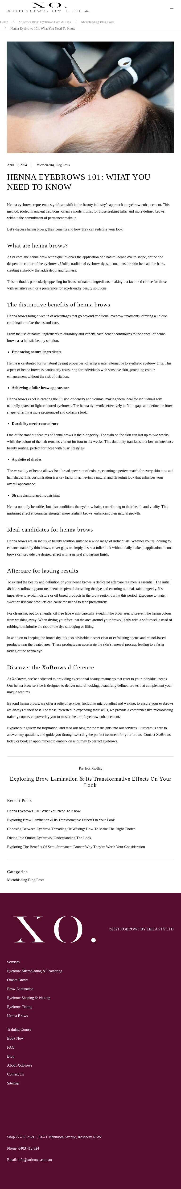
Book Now (15, 1038)
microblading (107, 703)
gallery (31, 728)
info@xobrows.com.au (35, 1160)
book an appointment (36, 741)
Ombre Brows (17, 980)
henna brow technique (46, 257)
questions (32, 735)
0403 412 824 (28, 1148)
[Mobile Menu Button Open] (171, 7)
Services (13, 962)
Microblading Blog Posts (53, 165)
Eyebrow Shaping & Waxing (28, 998)
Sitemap (13, 1083)
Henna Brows (17, 1016)
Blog (10, 1056)
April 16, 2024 (17, 165)
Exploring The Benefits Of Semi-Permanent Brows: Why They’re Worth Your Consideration (76, 847)
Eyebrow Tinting (19, 1007)
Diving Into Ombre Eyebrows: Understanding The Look (49, 838)
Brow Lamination (20, 989)
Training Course (19, 1029)
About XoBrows (19, 1065)
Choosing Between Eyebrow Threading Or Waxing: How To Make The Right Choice (71, 829)
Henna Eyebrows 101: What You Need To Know (44, 811)
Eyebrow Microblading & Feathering (34, 971)
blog (82, 728)
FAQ (11, 1047)
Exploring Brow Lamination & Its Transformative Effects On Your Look (61, 820)
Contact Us (15, 1074)
